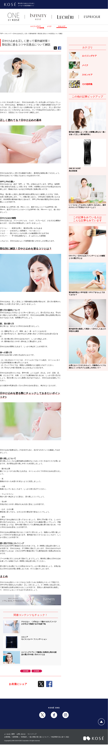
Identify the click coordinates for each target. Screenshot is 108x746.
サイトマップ (32, 734)
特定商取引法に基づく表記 (60, 737)
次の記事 (37, 671)
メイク (49, 26)
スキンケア (61, 26)
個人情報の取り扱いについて (39, 737)
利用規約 (24, 737)
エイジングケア (35, 26)
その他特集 (40, 28)
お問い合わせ (21, 734)
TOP (1, 33)
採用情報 (15, 737)
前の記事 (25, 671)
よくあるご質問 (9, 734)
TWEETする (55, 48)
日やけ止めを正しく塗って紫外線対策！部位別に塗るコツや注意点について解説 (37, 33)
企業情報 (7, 737)
